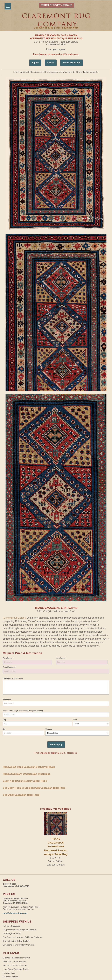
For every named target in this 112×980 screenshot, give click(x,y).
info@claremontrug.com (15, 913)
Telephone (7, 699)
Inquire (35, 62)
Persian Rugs (9, 973)
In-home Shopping (11, 926)
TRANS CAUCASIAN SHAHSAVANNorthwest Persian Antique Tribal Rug (55, 846)
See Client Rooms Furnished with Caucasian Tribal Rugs (34, 788)
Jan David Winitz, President (15, 965)
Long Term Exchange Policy (16, 969)
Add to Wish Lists (71, 62)
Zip (4, 729)
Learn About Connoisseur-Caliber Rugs (25, 781)
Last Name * (61, 658)
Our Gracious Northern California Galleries (22, 937)
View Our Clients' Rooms (14, 961)
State (75, 720)
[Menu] (8, 6)
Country (48, 729)
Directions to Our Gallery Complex (18, 945)
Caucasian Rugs (10, 976)
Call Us (50, 62)
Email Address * (9, 667)
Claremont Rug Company (56, 19)
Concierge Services (12, 933)
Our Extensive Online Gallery (16, 941)
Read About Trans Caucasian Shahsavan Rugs (29, 767)
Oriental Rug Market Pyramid (16, 958)
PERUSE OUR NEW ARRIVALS (56, 5)
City (4, 720)
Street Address (23, 711)
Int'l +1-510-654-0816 (67, 27)
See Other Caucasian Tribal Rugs (21, 795)
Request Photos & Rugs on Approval (19, 929)
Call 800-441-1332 (43, 27)
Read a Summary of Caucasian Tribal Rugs (26, 774)
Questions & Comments (13, 678)
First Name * (8, 658)
